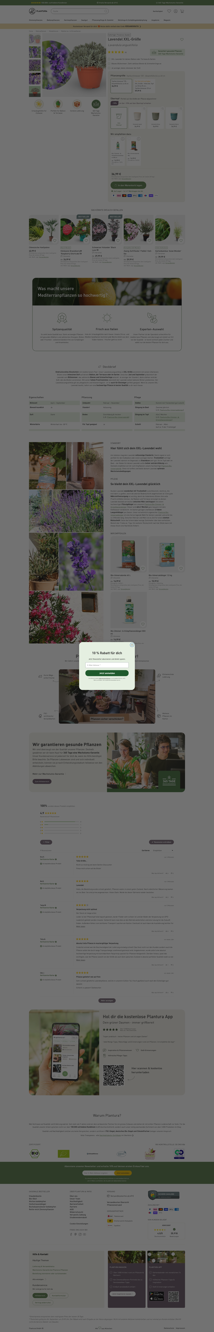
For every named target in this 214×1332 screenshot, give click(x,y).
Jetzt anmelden (107, 673)
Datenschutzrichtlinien (104, 678)
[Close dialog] (132, 645)
